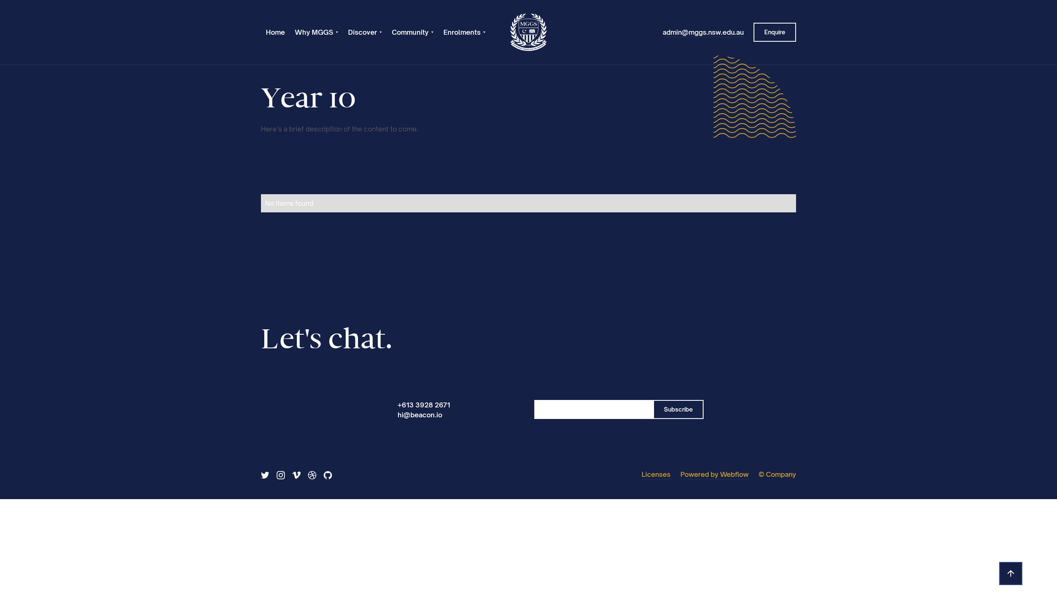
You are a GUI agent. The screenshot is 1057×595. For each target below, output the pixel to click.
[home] (528, 32)
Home (275, 32)
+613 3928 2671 (424, 405)
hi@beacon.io (420, 415)
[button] (316, 32)
